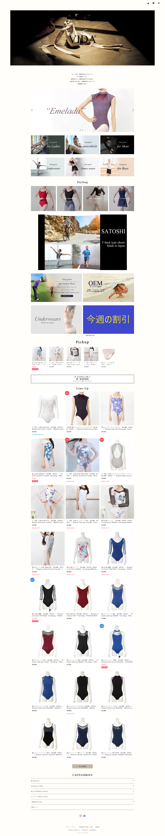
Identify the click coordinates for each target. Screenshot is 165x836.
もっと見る (82, 766)
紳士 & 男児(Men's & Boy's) (39, 791)
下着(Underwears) (36, 802)
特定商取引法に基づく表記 (85, 827)
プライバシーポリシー (70, 827)
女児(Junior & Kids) (37, 786)
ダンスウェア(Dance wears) (39, 796)
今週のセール (34, 807)
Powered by (80, 833)
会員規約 (97, 827)
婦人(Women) (35, 781)
